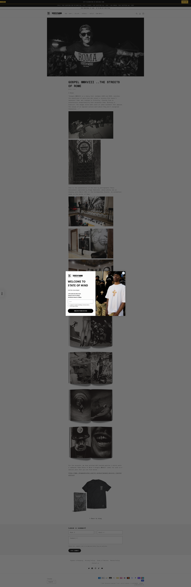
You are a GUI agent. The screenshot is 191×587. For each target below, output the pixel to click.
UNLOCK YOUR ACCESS (80, 311)
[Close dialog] (123, 273)
